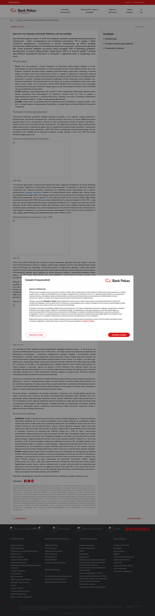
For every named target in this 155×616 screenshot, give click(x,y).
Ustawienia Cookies (36, 335)
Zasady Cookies (88, 321)
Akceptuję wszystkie (119, 335)
